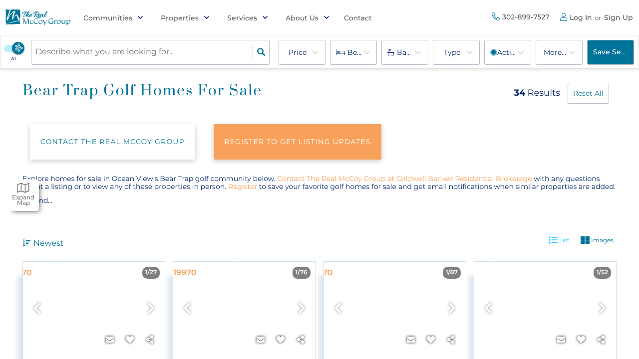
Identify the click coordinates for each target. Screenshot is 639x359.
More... (555, 52)
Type (452, 52)
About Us (302, 17)
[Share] (150, 340)
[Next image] (151, 309)
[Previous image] (37, 309)
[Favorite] (130, 340)
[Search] (261, 52)
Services (242, 17)
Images (602, 240)
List (564, 240)
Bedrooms (362, 52)
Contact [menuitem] (358, 17)
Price (298, 52)
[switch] (20, 48)
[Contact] (110, 340)
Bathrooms (412, 52)
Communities (107, 17)
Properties (180, 17)
